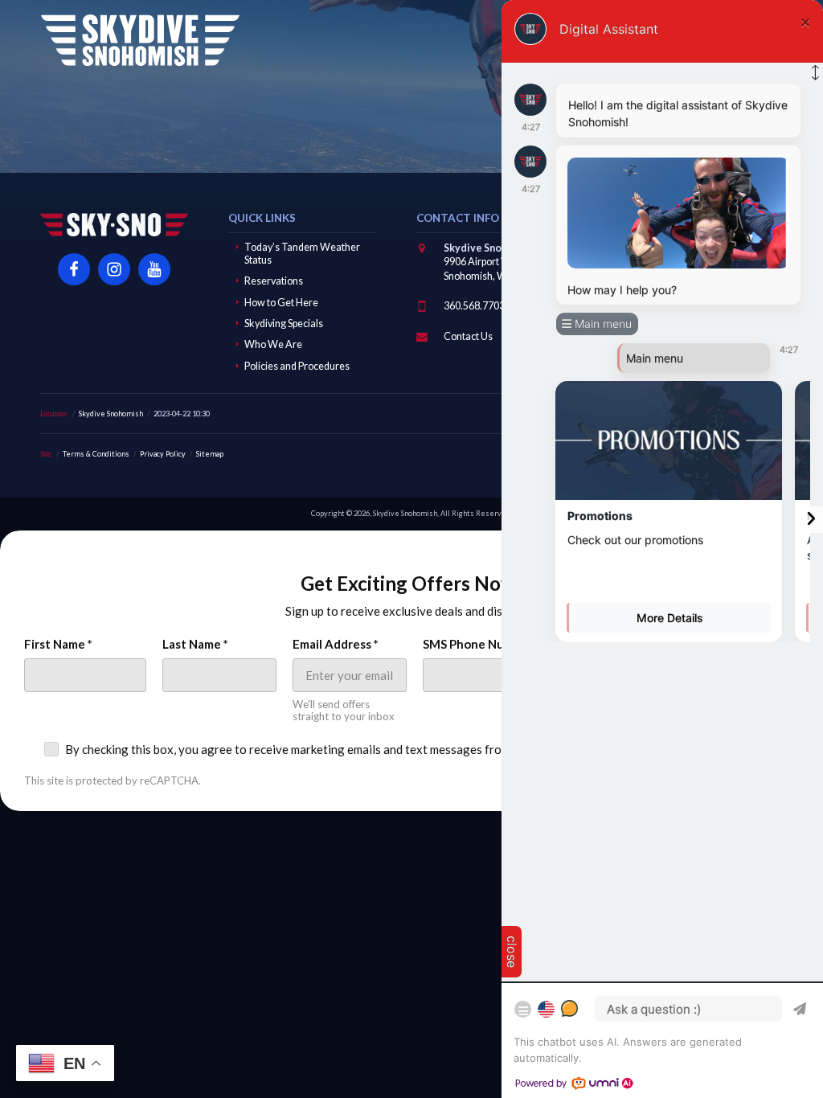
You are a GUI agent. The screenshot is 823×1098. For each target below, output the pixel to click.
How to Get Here (281, 303)
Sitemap (209, 453)
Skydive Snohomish (140, 40)
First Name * (58, 644)
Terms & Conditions (96, 453)
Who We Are (273, 344)
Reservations (273, 281)
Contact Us (468, 336)
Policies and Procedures (297, 366)
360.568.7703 (474, 306)
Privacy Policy (163, 453)
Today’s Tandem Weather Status (302, 253)
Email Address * (336, 644)
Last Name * (195, 644)
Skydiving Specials (283, 324)
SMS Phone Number (478, 644)
